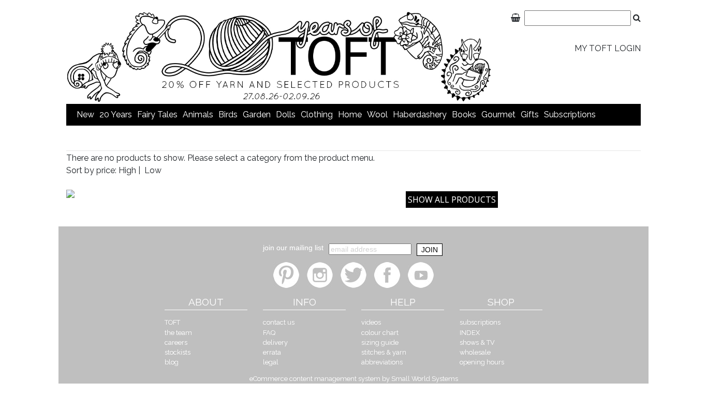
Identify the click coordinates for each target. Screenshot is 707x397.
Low (152, 170)
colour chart (380, 333)
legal (270, 362)
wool (377, 114)
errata (272, 352)
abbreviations (382, 362)
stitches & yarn (383, 352)
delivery (275, 342)
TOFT (172, 322)
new (85, 114)
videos (371, 322)
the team (178, 333)
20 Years (115, 114)
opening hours (482, 362)
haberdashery (420, 114)
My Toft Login (608, 48)
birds (228, 114)
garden (257, 114)
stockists (177, 352)
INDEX (470, 333)
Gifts (530, 114)
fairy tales (157, 114)
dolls (286, 114)
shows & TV (477, 342)
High (127, 170)
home (350, 114)
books (464, 114)
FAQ (269, 333)
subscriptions (570, 114)
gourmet (498, 114)
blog (172, 362)
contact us (278, 322)
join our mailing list (293, 247)
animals (198, 114)
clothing (317, 114)
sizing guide (380, 342)
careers (176, 342)
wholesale (475, 352)
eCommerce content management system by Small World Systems (353, 379)
